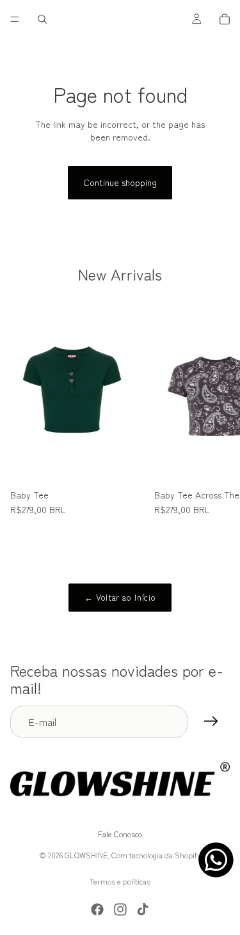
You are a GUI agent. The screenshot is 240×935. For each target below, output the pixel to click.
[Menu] (14, 19)
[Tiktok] (142, 909)
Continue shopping (120, 182)
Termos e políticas (120, 881)
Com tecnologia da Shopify (156, 854)
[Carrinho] (225, 19)
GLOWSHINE (86, 854)
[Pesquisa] (42, 19)
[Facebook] (97, 909)
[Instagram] (120, 909)
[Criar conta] (211, 721)
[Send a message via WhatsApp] (216, 859)
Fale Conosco (120, 834)
